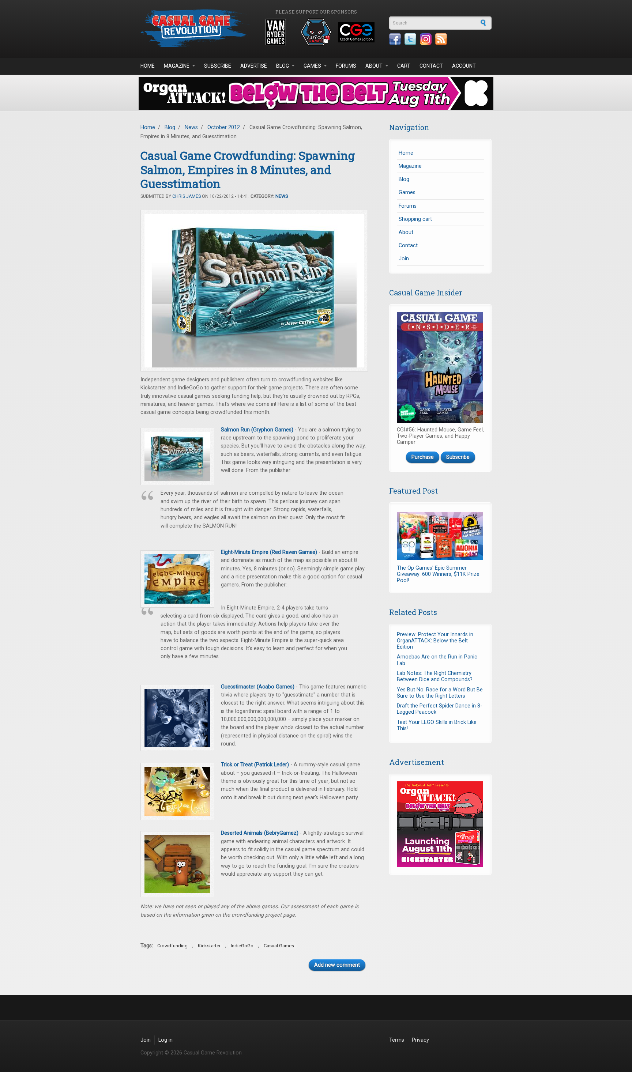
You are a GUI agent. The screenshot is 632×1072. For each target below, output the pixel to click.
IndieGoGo (242, 945)
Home (147, 66)
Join (404, 259)
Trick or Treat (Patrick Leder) (255, 765)
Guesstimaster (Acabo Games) (257, 687)
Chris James (186, 196)
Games (312, 66)
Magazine (176, 66)
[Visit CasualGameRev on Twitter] (410, 39)
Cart (403, 66)
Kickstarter (209, 945)
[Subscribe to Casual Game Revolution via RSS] (441, 39)
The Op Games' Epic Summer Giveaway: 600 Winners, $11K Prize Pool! (438, 574)
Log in (165, 1040)
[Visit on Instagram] (426, 39)
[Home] (195, 28)
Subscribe (217, 66)
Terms (396, 1040)
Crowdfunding (172, 945)
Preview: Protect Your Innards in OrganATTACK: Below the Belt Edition (435, 640)
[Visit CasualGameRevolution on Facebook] (395, 39)
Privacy (420, 1040)
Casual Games (279, 945)
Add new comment (337, 965)
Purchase (422, 457)
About (374, 66)
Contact (431, 66)
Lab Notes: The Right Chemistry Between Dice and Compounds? (435, 676)
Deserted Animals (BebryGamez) (259, 833)
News (191, 127)
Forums (346, 66)
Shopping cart (415, 219)
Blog (282, 66)
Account (464, 66)
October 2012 (223, 127)
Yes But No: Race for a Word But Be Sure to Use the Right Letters (440, 693)
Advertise (253, 66)
